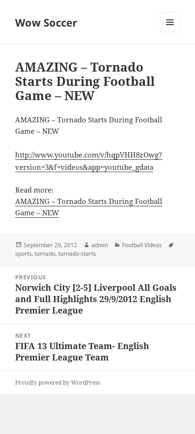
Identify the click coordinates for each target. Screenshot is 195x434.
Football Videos (142, 245)
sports (23, 253)
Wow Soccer (46, 22)
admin (99, 245)
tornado (45, 253)
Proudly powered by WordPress (57, 383)
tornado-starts (77, 253)
